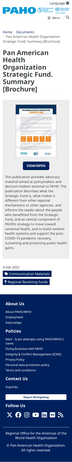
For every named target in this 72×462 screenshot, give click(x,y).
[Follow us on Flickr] (52, 416)
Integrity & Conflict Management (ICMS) (33, 354)
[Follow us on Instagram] (26, 416)
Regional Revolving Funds (28, 282)
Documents (25, 32)
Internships (14, 323)
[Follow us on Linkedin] (44, 416)
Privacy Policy (15, 360)
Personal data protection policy (27, 365)
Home (7, 32)
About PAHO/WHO (18, 312)
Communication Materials (29, 274)
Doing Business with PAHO (24, 349)
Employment (14, 317)
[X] (10, 416)
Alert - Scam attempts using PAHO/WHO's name (35, 341)
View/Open (36, 165)
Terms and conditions (21, 370)
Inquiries (12, 387)
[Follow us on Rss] (60, 416)
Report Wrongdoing (36, 397)
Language (58, 3)
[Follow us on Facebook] (18, 416)
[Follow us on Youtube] (35, 416)
